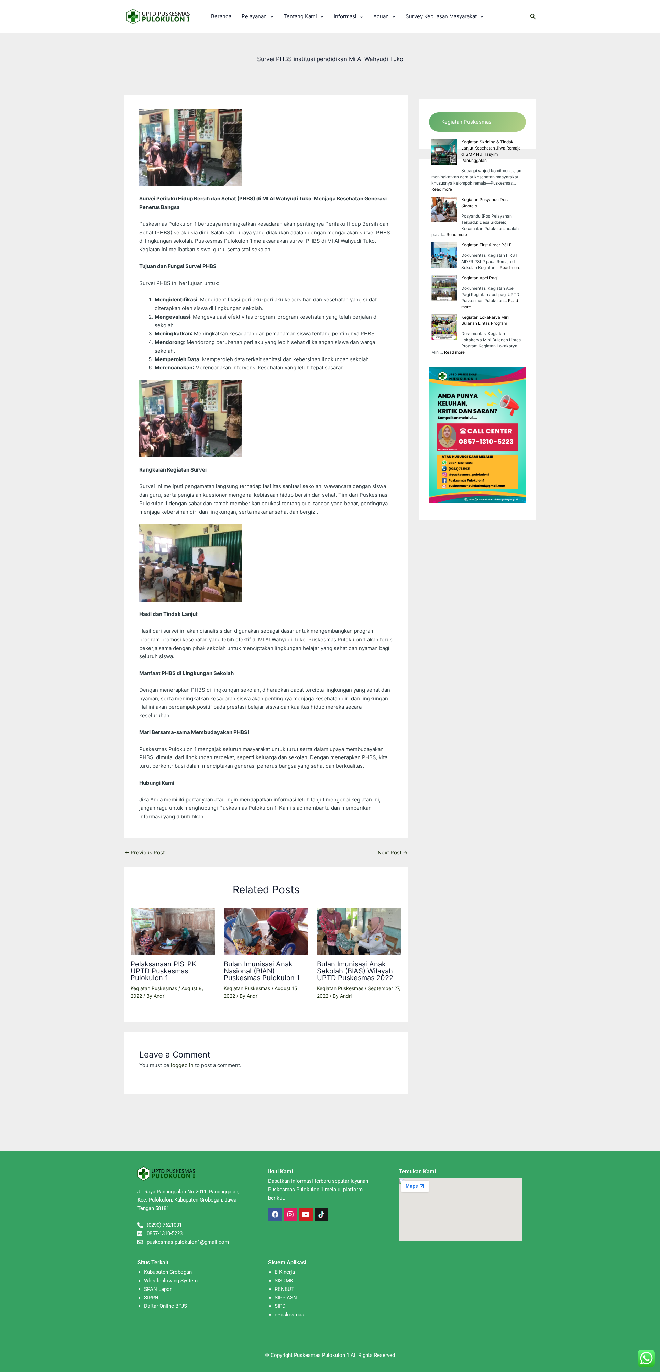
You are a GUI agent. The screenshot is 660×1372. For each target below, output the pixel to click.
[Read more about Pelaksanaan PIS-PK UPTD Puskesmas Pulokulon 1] (173, 931)
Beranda (221, 16)
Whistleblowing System (171, 1280)
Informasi (345, 16)
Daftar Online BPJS (165, 1306)
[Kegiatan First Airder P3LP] (444, 255)
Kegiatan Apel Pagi (479, 277)
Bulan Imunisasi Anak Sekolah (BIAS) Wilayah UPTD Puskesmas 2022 (355, 971)
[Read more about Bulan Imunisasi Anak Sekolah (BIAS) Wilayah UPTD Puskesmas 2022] (359, 931)
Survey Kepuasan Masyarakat (441, 16)
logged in (182, 1065)
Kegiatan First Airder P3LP (486, 244)
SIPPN (151, 1298)
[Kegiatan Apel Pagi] (444, 288)
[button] (270, 16)
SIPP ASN (286, 1298)
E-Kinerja (285, 1272)
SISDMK (284, 1280)
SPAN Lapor (158, 1289)
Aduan (381, 16)
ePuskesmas (289, 1315)
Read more (441, 189)
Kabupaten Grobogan (168, 1272)
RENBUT (284, 1289)
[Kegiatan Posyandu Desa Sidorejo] (444, 209)
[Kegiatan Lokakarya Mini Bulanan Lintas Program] (444, 327)
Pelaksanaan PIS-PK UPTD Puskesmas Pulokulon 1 (163, 971)
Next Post (393, 852)
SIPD (280, 1306)
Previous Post (144, 852)
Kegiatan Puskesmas (154, 988)
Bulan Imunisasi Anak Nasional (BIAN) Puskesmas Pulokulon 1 (262, 971)
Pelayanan (254, 16)
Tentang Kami (300, 16)
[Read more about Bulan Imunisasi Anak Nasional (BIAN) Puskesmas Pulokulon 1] (266, 931)
